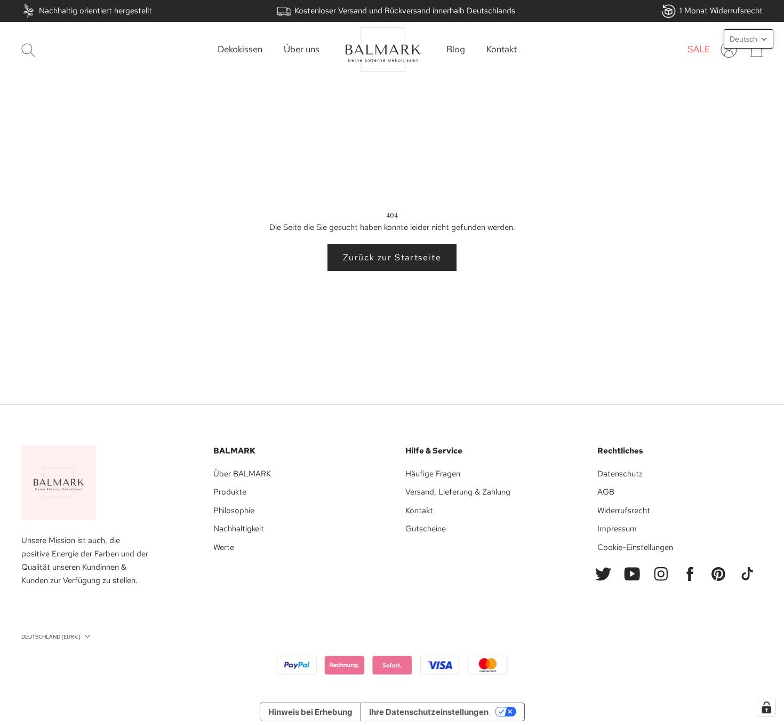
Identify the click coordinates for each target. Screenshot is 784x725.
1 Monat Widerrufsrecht (721, 10)
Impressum (617, 528)
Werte (223, 547)
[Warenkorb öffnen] (756, 49)
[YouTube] (632, 574)
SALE (698, 49)
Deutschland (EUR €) (51, 636)
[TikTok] (747, 574)
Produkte (229, 492)
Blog (455, 49)
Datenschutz (620, 473)
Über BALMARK (242, 473)
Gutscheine (425, 528)
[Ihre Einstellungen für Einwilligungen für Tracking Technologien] (766, 707)
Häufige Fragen (432, 473)
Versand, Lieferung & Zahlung (457, 492)
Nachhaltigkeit (238, 528)
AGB (605, 492)
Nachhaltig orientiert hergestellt (95, 10)
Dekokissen (240, 49)
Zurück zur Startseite (392, 257)
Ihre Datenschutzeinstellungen (429, 712)
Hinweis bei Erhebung (310, 712)
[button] (748, 39)
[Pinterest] (718, 574)
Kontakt (501, 49)
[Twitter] (603, 574)
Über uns (301, 49)
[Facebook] (690, 574)
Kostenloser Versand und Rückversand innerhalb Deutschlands (404, 10)
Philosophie (233, 510)
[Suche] (28, 50)
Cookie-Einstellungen (635, 547)
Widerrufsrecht (623, 510)
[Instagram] (661, 574)
